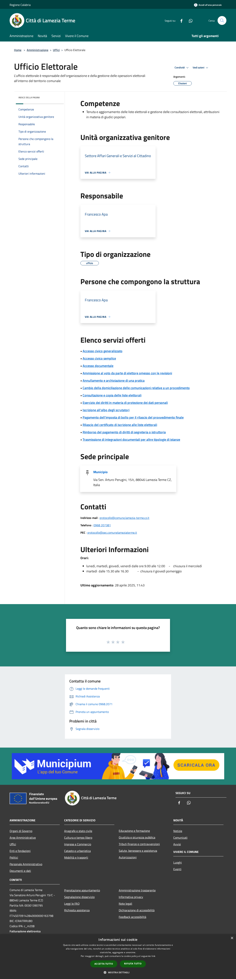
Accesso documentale (98, 365)
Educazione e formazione (134, 831)
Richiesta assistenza (77, 910)
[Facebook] (180, 20)
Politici (14, 857)
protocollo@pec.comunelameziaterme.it (112, 532)
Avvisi (177, 844)
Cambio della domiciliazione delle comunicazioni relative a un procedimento (136, 387)
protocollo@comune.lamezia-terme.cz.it (124, 518)
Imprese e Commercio (77, 844)
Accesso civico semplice (99, 358)
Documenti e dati (20, 871)
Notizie (177, 831)
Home (17, 50)
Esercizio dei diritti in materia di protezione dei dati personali (125, 402)
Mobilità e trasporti (76, 857)
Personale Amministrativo (26, 864)
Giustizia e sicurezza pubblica (137, 837)
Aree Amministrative (23, 837)
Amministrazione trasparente (137, 890)
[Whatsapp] (189, 20)
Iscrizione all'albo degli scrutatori (106, 410)
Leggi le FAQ (72, 903)
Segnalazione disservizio (79, 897)
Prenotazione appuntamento (82, 890)
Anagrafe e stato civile (78, 831)
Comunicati (180, 837)
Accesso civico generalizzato (102, 351)
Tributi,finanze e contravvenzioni (139, 844)
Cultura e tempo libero (78, 837)
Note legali (125, 903)
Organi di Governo (21, 831)
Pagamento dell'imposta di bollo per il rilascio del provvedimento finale (133, 417)
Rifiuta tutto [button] (133, 963)
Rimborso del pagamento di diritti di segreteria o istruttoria (124, 432)
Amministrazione (37, 50)
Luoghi (177, 862)
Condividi (180, 67)
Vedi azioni (199, 67)
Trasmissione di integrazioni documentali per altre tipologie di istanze (131, 439)
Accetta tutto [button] (103, 963)
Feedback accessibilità (132, 917)
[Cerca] (222, 20)
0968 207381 (102, 525)
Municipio (100, 471)
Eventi (177, 869)
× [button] (231, 938)
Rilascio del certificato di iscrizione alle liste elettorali (120, 424)
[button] (117, 972)
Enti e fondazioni (20, 851)
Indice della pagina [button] (29, 97)
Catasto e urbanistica (77, 851)
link (153, 956)
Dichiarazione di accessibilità (137, 910)
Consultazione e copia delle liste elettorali (112, 395)
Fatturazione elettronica (25, 931)
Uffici (56, 50)
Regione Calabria (20, 5)
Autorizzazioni (128, 857)
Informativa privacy (131, 897)
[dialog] (118, 956)
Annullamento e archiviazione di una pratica (114, 380)
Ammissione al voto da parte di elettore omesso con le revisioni (127, 373)
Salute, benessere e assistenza (138, 850)
